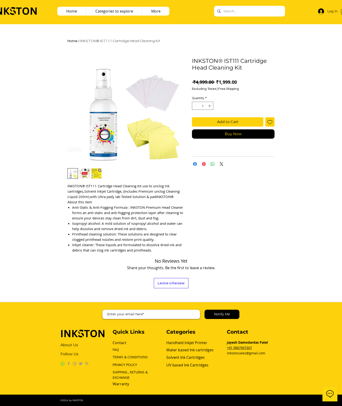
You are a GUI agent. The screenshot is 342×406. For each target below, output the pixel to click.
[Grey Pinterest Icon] (86, 363)
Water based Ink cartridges (190, 349)
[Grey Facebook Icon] (68, 363)
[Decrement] (195, 106)
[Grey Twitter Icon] (80, 363)
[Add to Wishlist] (270, 122)
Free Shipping (228, 89)
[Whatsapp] (62, 363)
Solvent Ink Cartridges (185, 357)
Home (72, 41)
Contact (119, 342)
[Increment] (210, 106)
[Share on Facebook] (195, 164)
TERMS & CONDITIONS (130, 357)
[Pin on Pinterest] (204, 164)
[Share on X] (221, 164)
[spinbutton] (202, 106)
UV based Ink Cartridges (187, 365)
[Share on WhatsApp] (212, 164)
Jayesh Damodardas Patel (247, 342)
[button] (155, 11)
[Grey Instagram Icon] (74, 363)
